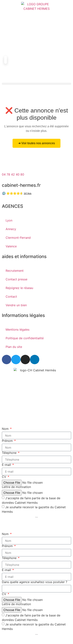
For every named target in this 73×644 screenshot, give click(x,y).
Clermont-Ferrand (18, 237)
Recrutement (15, 270)
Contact (11, 296)
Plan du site (14, 347)
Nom (6, 428)
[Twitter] (16, 359)
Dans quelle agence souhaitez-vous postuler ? (34, 581)
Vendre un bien (16, 305)
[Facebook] (6, 359)
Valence (11, 246)
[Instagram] (25, 359)
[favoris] (6, 47)
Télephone (9, 452)
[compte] (6, 33)
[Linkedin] (34, 359)
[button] (36, 84)
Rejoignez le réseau (19, 288)
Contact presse (16, 279)
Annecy (11, 229)
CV (4, 476)
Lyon (9, 220)
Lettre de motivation (16, 486)
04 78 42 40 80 (13, 174)
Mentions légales (17, 329)
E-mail (7, 464)
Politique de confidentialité (25, 338)
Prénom (8, 440)
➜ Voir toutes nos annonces (36, 143)
